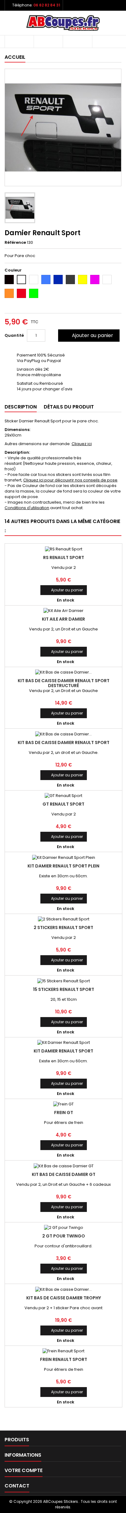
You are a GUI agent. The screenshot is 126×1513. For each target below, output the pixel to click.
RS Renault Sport (63, 557)
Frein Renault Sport (63, 1359)
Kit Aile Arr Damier (63, 619)
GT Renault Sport (63, 804)
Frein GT (63, 1112)
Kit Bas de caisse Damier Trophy (63, 1298)
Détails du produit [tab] (69, 406)
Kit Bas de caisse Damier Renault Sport (63, 742)
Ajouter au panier (88, 335)
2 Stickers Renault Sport (63, 927)
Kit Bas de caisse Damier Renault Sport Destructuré (63, 683)
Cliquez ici (82, 444)
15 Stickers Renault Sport (63, 989)
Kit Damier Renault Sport (63, 1051)
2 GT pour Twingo (63, 1236)
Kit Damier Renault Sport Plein (63, 866)
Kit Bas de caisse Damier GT (63, 1174)
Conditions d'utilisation (27, 508)
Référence (15, 242)
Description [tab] (21, 406)
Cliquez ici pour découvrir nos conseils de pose (70, 480)
